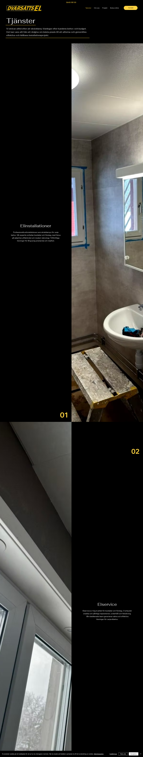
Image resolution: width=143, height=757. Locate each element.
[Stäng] (140, 753)
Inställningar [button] (113, 754)
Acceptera (133, 754)
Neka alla (123, 754)
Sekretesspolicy (99, 754)
